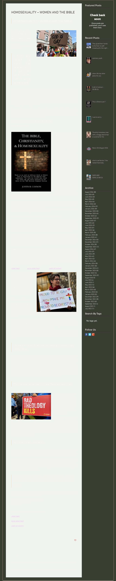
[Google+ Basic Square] (93, 334)
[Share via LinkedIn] (23, 533)
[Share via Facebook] (12, 533)
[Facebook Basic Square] (86, 334)
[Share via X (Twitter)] (18, 533)
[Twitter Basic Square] (89, 334)
